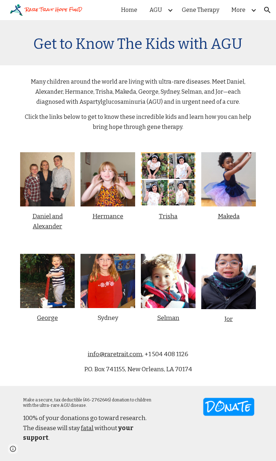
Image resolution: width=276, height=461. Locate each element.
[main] (138, 43)
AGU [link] (156, 9)
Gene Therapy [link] (200, 9)
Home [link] (129, 9)
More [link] (238, 9)
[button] (267, 10)
